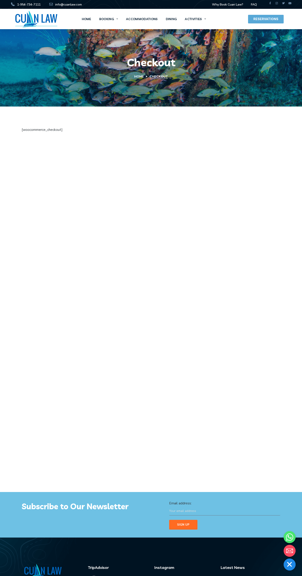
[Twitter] (283, 3)
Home (139, 76)
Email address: (180, 503)
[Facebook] (270, 3)
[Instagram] (276, 3)
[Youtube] (290, 3)
